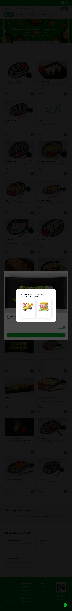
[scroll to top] (65, 605)
